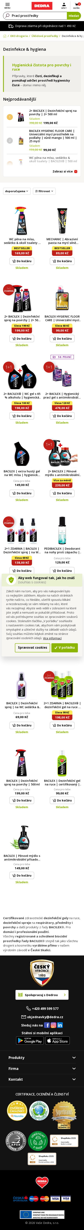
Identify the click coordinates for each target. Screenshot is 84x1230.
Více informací (52, 638)
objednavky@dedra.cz (45, 1017)
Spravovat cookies (32, 648)
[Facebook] (47, 1025)
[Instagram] (53, 1025)
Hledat (74, 16)
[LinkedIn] (60, 1025)
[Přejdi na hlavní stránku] (42, 5)
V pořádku (66, 648)
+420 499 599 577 (45, 1008)
